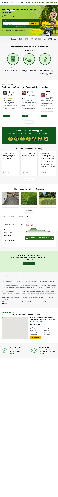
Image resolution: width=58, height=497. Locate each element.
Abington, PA (33, 327)
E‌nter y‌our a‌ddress (6, 22)
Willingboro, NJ (47, 332)
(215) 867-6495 (53, 2)
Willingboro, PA (33, 334)
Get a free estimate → (29, 263)
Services (23, 2)
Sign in (47, 2)
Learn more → (13, 353)
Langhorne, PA (47, 328)
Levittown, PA (33, 330)
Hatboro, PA (32, 328)
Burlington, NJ (46, 327)
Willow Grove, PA (47, 334)
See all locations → (36, 337)
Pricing (32, 2)
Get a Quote (6, 115)
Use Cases (28, 2)
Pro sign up (37, 2)
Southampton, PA (33, 332)
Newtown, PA (46, 330)
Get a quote (42, 2)
